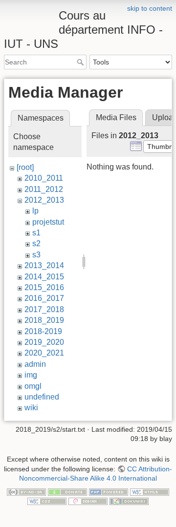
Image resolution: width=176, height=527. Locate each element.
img (30, 375)
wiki (31, 407)
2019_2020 (44, 342)
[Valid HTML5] (149, 491)
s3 (36, 255)
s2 (36, 243)
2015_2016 (44, 287)
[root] (25, 167)
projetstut (48, 222)
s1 (36, 233)
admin (35, 364)
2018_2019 (44, 320)
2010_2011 (43, 178)
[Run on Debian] (88, 501)
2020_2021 (44, 353)
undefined (41, 397)
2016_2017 (44, 298)
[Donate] (67, 491)
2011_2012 (43, 189)
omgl (33, 386)
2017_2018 (44, 309)
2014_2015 (44, 277)
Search (81, 62)
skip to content (149, 8)
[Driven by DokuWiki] (129, 501)
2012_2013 (44, 200)
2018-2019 (43, 331)
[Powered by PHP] (108, 491)
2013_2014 (44, 265)
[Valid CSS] (46, 501)
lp (35, 211)
